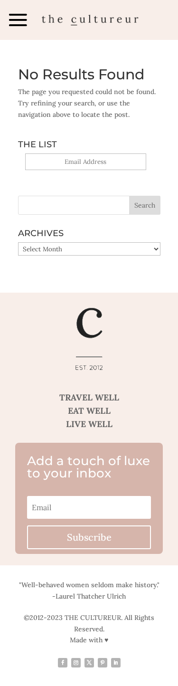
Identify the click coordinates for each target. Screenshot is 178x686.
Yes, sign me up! (86, 175)
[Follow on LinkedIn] (116, 662)
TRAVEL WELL (89, 397)
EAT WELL (89, 410)
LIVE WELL (89, 424)
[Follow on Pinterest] (102, 662)
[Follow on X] (89, 662)
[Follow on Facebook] (62, 662)
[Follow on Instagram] (76, 662)
